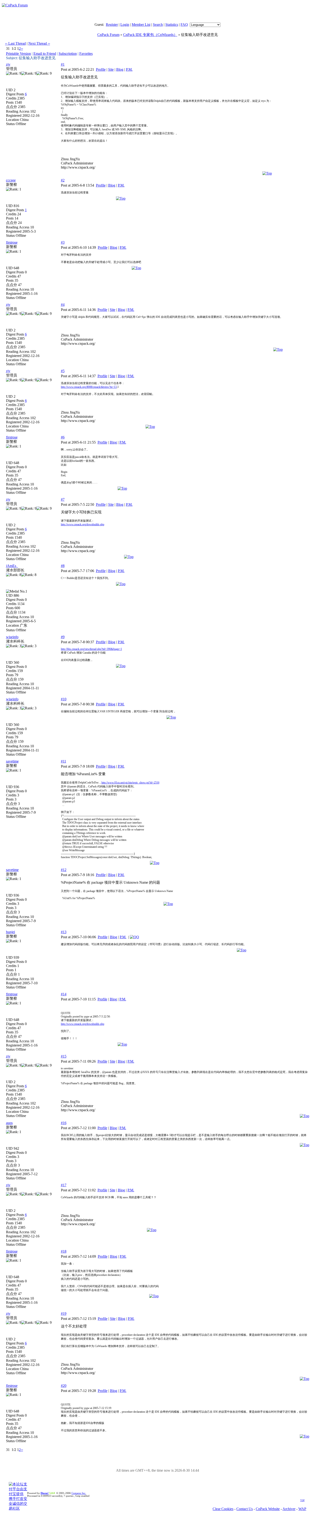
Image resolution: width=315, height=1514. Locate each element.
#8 (63, 566)
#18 (63, 1251)
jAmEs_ (12, 566)
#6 (63, 437)
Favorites (86, 54)
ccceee (11, 180)
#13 (63, 932)
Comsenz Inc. (78, 1493)
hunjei (10, 932)
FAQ (184, 24)
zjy (8, 64)
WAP (302, 1509)
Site (111, 69)
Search (158, 24)
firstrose (12, 242)
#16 (63, 1123)
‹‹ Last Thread (15, 43)
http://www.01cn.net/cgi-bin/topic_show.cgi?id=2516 (130, 782)
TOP (302, 1500)
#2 (63, 180)
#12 (63, 870)
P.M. (129, 69)
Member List (141, 24)
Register (112, 24)
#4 (63, 305)
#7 (63, 499)
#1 (63, 64)
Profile (101, 69)
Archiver (288, 1509)
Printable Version (18, 54)
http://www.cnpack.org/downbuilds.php (82, 524)
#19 (63, 1313)
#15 (63, 1056)
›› (22, 48)
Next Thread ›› (39, 43)
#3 (63, 242)
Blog (119, 69)
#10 (63, 699)
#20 (63, 1386)
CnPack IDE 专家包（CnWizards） (150, 35)
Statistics (171, 24)
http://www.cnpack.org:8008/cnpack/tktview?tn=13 (89, 387)
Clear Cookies (223, 1509)
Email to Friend (44, 54)
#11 (63, 761)
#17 (63, 1185)
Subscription (68, 54)
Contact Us (244, 1509)
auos (9, 1123)
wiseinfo (12, 637)
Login (124, 24)
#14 (63, 994)
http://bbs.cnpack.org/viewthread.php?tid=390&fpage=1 (91, 649)
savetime (12, 761)
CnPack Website (268, 1509)
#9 (63, 637)
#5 (63, 371)
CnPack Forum (108, 35)
